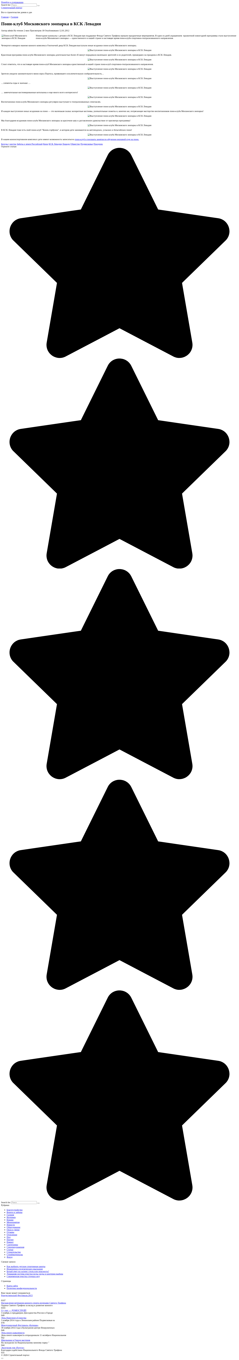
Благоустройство (15, 1210)
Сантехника (12, 1244)
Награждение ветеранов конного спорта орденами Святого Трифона (33, 1303)
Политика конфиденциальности (22, 1288)
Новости (11, 1225)
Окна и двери (13, 1230)
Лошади (66, 144)
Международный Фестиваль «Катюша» (19, 1325)
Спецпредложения (15, 1247)
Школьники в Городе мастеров (15, 1340)
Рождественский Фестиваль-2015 (17, 1295)
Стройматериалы (15, 1254)
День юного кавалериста (12, 1333)
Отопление (12, 1235)
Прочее (10, 1240)
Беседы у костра (8, 144)
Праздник (98, 144)
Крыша (10, 1220)
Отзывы (10, 1232)
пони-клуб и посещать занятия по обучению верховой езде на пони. (107, 139)
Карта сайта (12, 1286)
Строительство (14, 1252)
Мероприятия (13, 1222)
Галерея (10, 1215)
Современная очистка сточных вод (23, 1276)
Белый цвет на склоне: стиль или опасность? (28, 1271)
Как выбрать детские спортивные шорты (26, 1266)
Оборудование (13, 1227)
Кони (45, 144)
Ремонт (10, 1242)
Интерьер (11, 1217)
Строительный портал (11, 7)
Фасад (9, 1257)
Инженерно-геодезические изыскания (25, 1269)
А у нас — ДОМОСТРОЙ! (13, 1310)
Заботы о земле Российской (30, 144)
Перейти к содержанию (12, 2)
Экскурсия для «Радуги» (12, 1347)
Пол (9, 1237)
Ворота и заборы (14, 1212)
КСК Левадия (55, 144)
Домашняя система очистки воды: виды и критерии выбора (35, 1274)
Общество (75, 144)
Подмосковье (86, 144)
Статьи (10, 1249)
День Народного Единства (13, 1318)
